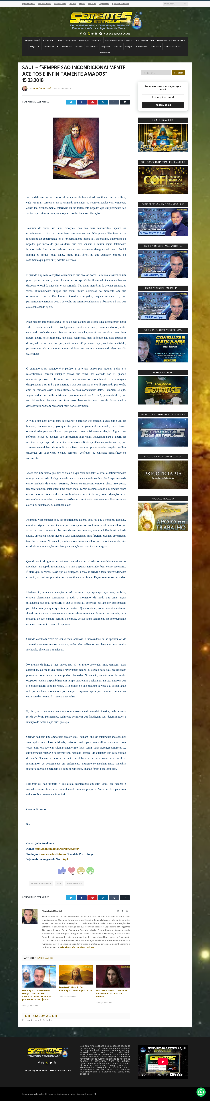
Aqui (65, 859)
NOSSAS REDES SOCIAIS (117, 33)
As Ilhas (79, 46)
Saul (58, 883)
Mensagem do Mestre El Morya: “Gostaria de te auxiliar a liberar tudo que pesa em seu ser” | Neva (36, 995)
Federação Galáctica (89, 40)
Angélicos (105, 46)
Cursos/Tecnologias (66, 40)
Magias (33, 46)
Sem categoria (74, 883)
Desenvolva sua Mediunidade (171, 40)
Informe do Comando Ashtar (118, 40)
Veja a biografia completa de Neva (77, 947)
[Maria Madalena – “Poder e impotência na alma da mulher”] (113, 976)
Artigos (128, 46)
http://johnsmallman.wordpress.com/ (57, 848)
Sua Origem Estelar (145, 40)
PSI (95, 1094)
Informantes (141, 46)
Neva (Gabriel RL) (42, 88)
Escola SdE (48, 40)
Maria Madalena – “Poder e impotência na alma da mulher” (111, 993)
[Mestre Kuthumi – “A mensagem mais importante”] (76, 974)
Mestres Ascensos (41, 883)
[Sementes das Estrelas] (105, 20)
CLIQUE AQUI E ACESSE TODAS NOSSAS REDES (47, 1070)
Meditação (156, 46)
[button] (201, 1092)
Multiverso (67, 46)
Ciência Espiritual (172, 46)
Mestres (118, 46)
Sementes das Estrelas (53, 854)
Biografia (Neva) (32, 40)
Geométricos (49, 46)
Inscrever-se (163, 104)
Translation (105, 52)
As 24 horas (92, 46)
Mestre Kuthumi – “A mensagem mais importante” (76, 989)
